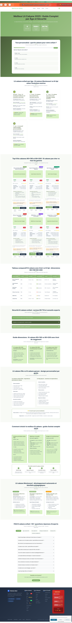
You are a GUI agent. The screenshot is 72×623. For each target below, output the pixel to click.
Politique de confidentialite (61, 621)
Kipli (36, 597)
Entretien (46, 599)
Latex (27, 608)
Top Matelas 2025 (29, 593)
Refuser (60, 619)
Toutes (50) (18, 530)
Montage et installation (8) (44, 530)
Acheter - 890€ (49, 254)
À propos (20, 619)
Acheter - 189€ (32, 253)
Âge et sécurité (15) (26, 530)
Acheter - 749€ (16, 254)
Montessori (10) (52, 530)
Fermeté (46, 594)
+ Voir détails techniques (19, 205)
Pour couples (29, 600)
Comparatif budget (39, 254)
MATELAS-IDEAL (17, 8)
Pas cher (29, 603)
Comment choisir (47, 592)
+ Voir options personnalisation (36, 205)
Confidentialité (16, 619)
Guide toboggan (23, 254)
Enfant (27, 610)
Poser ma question (36, 580)
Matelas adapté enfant (50, 449)
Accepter (53, 619)
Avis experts (56, 254)
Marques (38, 8)
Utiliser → (61, 597)
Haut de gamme (29, 605)
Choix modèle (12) (34, 530)
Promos (47, 8)
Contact (24, 619)
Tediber (37, 594)
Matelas (34, 8)
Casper (37, 599)
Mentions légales (10, 619)
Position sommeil (47, 597)
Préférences (67, 619)
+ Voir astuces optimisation (36, 251)
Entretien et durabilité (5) (36, 533)
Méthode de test (28, 619)
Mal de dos (29, 597)
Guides (43, 8)
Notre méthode (38, 602)
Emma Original (38, 592)
